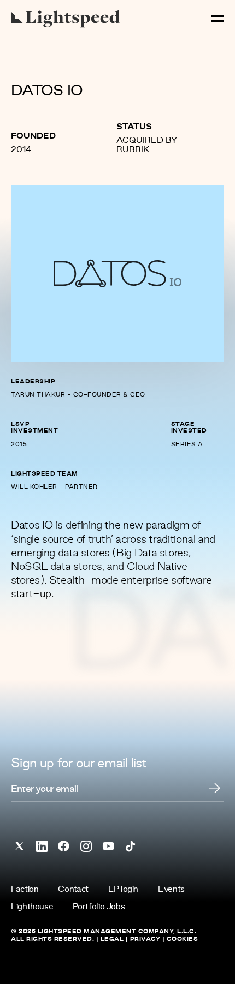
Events (171, 889)
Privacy (145, 939)
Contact (73, 889)
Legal (112, 939)
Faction (24, 889)
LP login (123, 889)
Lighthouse (32, 907)
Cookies (182, 939)
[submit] (214, 788)
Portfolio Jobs (99, 907)
